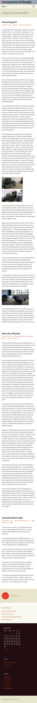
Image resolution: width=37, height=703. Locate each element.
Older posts (11, 595)
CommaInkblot (7, 680)
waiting (11, 522)
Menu (3, 6)
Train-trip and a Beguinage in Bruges (11, 617)
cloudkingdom (7, 677)
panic (14, 338)
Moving (29, 25)
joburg (25, 25)
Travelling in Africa (25, 520)
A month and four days (12, 518)
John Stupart (7, 683)
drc (34, 520)
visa (18, 338)
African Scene (7, 665)
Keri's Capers (7, 685)
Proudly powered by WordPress (10, 699)
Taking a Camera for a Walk (9, 611)
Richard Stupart (8, 688)
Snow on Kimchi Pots (7, 614)
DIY (21, 25)
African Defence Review (10, 662)
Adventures (23, 336)
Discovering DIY (9, 22)
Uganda (4, 522)
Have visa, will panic (11, 333)
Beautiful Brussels (6, 619)
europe (11, 338)
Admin (16, 25)
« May (6, 649)
